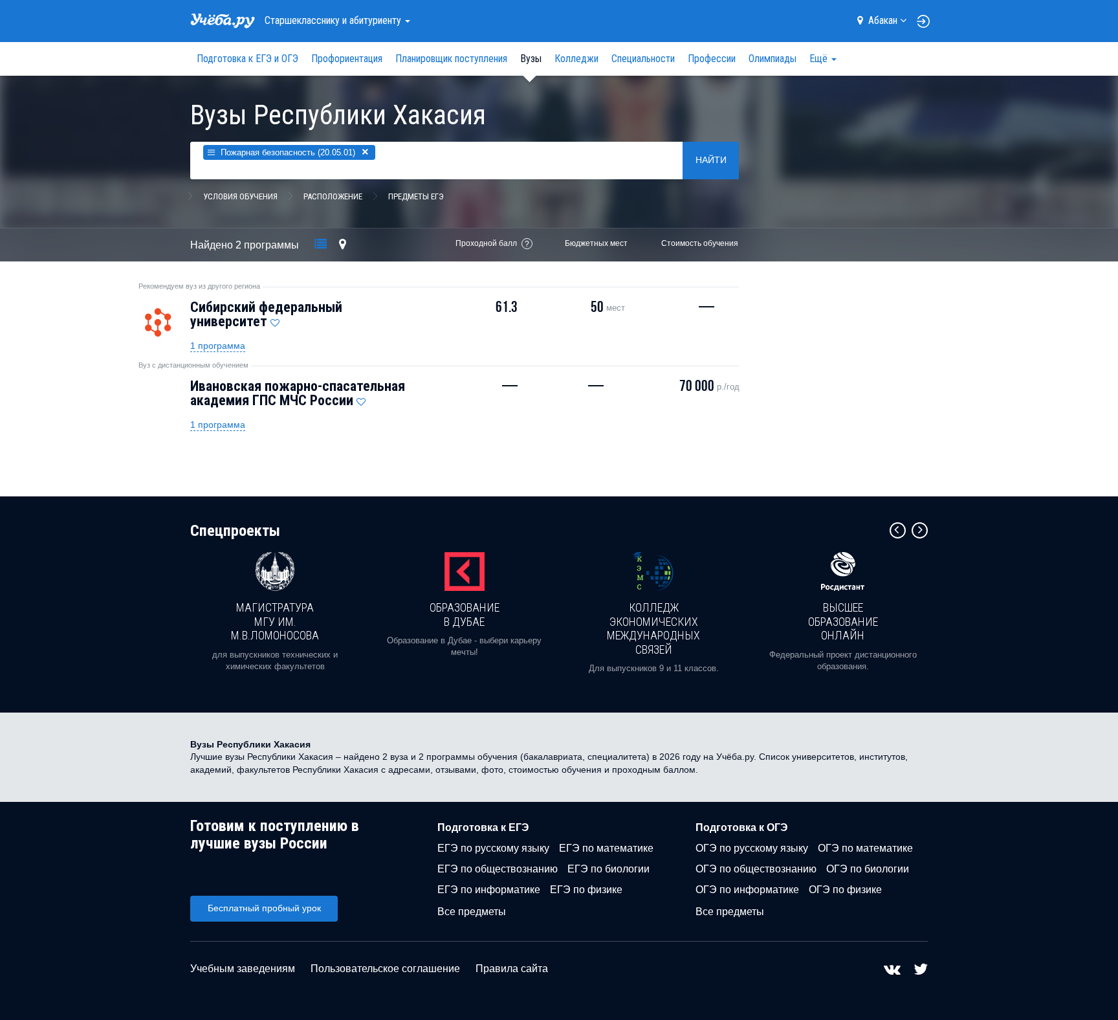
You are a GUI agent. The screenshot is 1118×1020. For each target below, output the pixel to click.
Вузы (531, 58)
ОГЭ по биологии (867, 868)
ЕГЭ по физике (586, 889)
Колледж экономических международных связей (653, 628)
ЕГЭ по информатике (488, 889)
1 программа (217, 345)
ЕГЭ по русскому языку (493, 848)
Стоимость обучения (699, 243)
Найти (711, 160)
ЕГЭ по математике (606, 848)
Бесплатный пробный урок (264, 908)
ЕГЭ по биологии (608, 868)
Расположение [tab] (332, 196)
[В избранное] (275, 320)
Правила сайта (512, 968)
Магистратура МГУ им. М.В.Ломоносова (275, 621)
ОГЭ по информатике (747, 889)
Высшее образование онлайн (843, 621)
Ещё (819, 58)
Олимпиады (772, 58)
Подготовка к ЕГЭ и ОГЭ (247, 58)
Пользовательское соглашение (385, 968)
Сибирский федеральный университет (266, 314)
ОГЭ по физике (845, 889)
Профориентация (346, 58)
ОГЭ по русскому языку (752, 848)
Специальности (643, 58)
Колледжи (576, 58)
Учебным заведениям (242, 968)
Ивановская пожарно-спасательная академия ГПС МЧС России (297, 393)
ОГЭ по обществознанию (756, 868)
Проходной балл (486, 243)
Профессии (712, 58)
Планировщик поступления (451, 58)
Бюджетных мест (596, 243)
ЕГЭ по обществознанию (497, 868)
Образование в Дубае (464, 614)
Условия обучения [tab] (240, 196)
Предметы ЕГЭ (416, 196)
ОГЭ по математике (865, 848)
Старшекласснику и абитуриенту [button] (334, 20)
